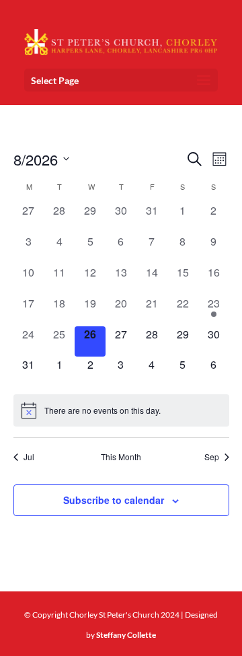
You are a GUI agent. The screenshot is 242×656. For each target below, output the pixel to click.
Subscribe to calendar (113, 500)
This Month (121, 456)
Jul (29, 456)
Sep (211, 456)
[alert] (121, 410)
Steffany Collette (126, 635)
